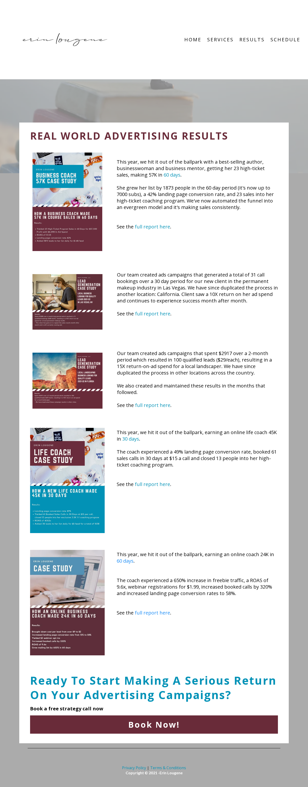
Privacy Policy (134, 767)
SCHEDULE (285, 39)
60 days (172, 175)
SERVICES (220, 39)
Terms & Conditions (168, 767)
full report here (152, 226)
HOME (192, 39)
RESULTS (252, 39)
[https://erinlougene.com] (65, 39)
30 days (130, 439)
